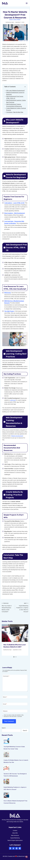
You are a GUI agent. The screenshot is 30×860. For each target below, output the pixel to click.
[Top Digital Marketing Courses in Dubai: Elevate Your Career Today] (6, 741)
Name (5, 697)
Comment (6, 676)
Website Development (15, 19)
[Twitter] (13, 848)
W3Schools (7, 292)
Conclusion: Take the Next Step (14, 112)
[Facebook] (16, 848)
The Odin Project (9, 311)
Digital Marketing (15, 838)
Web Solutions (15, 835)
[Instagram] (19, 848)
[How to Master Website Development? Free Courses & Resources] (6, 795)
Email (5, 704)
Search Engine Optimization (15, 840)
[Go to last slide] (4, 640)
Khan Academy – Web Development (14, 213)
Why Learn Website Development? (15, 90)
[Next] (26, 640)
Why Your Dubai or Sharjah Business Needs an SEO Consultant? (7, 607)
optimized (13, 400)
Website (5, 711)
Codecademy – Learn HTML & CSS (14, 203)
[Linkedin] (10, 848)
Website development (17, 436)
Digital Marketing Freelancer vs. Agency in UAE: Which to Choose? (22, 607)
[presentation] (15, 633)
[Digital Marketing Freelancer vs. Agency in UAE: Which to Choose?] (6, 781)
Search (4, 728)
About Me (15, 833)
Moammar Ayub (10, 22)
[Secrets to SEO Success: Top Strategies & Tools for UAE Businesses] (6, 768)
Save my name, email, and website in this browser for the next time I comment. (14, 715)
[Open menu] (26, 3)
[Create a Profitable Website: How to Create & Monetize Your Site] (6, 754)
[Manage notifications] (26, 857)
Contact (15, 830)
